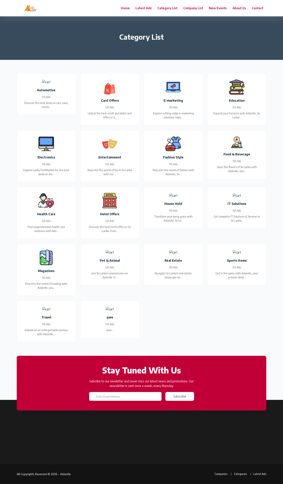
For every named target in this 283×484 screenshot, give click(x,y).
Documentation (89, 459)
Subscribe (179, 396)
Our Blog (128, 480)
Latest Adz (144, 8)
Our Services (88, 466)
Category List (167, 8)
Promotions (130, 473)
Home (125, 8)
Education (171, 453)
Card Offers (172, 466)
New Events (218, 8)
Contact (257, 8)
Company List (193, 8)
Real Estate (172, 473)
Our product (87, 453)
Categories (129, 466)
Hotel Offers (172, 459)
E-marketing (172, 480)
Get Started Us (89, 473)
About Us (239, 8)
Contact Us (87, 480)
